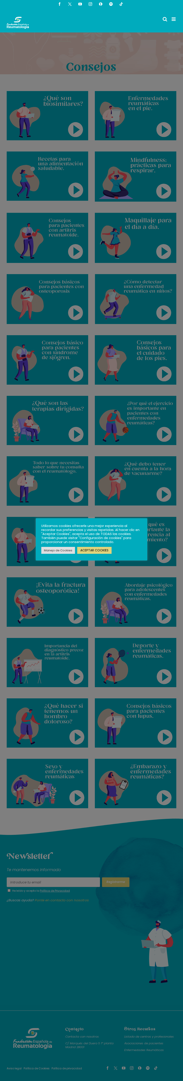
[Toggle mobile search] (165, 19)
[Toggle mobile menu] (174, 19)
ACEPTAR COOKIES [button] (94, 550)
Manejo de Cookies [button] (58, 550)
